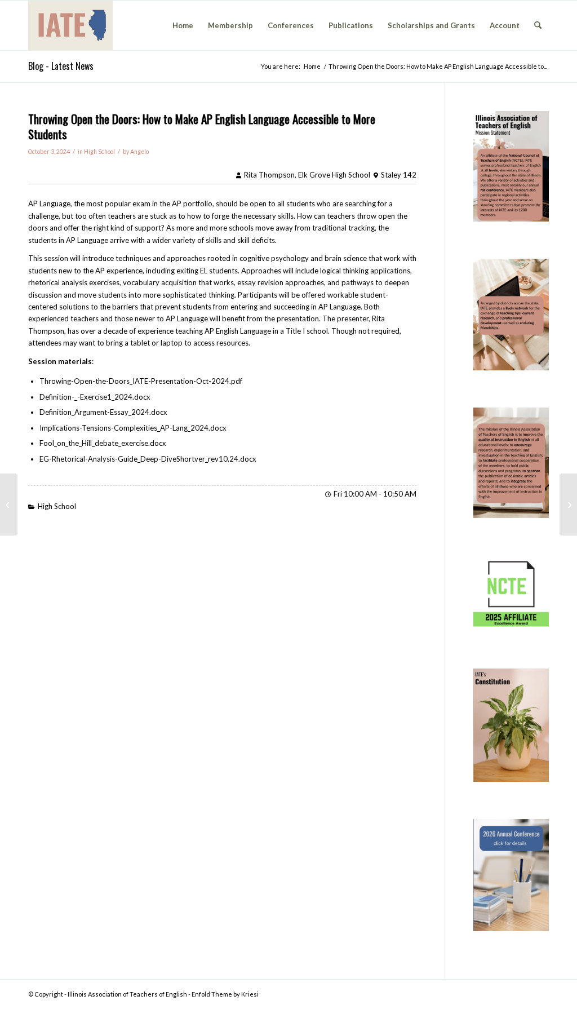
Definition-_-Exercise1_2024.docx (94, 396)
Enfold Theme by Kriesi (225, 994)
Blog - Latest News (61, 66)
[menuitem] (183, 25)
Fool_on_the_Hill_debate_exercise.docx (102, 443)
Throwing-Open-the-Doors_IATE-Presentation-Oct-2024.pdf (140, 381)
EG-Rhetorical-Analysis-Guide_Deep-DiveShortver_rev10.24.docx (147, 458)
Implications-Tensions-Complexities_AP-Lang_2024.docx (133, 427)
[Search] (538, 25)
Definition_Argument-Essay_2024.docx (103, 412)
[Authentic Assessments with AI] (8, 504)
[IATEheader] (70, 25)
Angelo (139, 151)
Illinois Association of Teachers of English (127, 994)
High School (99, 151)
